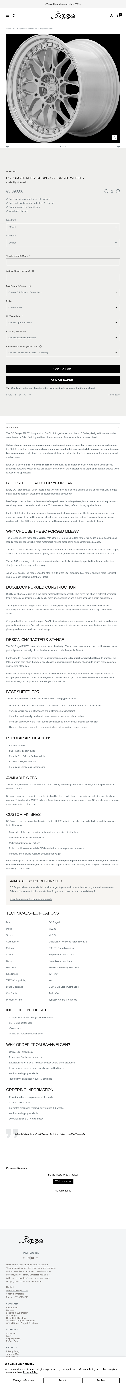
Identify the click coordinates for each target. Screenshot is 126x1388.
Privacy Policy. (30, 1372)
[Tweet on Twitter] (25, 395)
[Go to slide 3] (65, 146)
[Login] (111, 15)
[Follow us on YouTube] (32, 1258)
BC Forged (11, 171)
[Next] (118, 147)
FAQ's (9, 1336)
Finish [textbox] (9, 301)
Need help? (114, 394)
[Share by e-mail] (30, 395)
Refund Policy (13, 1341)
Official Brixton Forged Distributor (22, 1323)
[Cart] (118, 15)
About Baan (12, 1307)
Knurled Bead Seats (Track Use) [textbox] (45, 346)
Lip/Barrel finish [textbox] (14, 316)
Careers (10, 1310)
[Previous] (7, 147)
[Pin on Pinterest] (20, 395)
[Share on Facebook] (15, 395)
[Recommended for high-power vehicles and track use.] (40, 346)
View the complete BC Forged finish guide (31, 899)
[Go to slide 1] (60, 146)
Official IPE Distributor (16, 1318)
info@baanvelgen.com (17, 1290)
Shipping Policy (13, 1338)
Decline (101, 1380)
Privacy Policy (13, 1351)
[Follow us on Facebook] (24, 1258)
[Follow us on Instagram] (28, 1258)
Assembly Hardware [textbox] (16, 331)
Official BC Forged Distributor (20, 1320)
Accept (62, 1380)
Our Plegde (11, 1315)
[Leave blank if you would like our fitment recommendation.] (33, 271)
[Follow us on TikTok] (37, 1258)
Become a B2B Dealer (17, 1313)
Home (8, 28)
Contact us (11, 1333)
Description (12, 427)
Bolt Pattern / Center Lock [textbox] (18, 286)
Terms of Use (12, 1354)
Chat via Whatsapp (15, 1294)
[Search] (14, 15)
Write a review (63, 1181)
